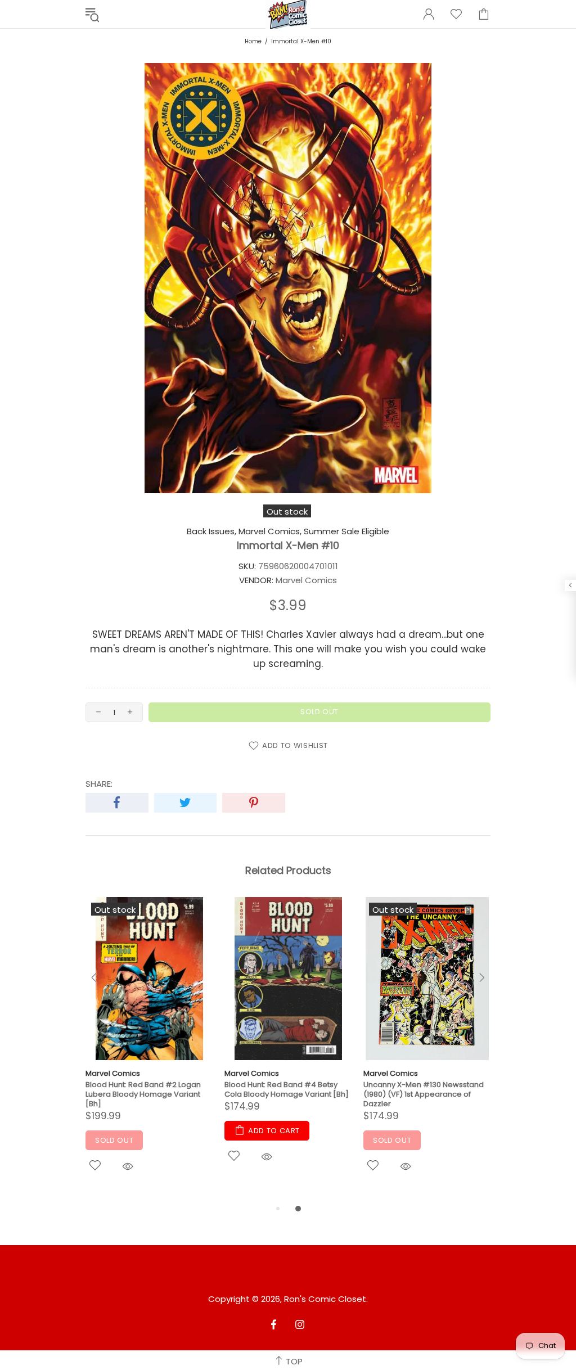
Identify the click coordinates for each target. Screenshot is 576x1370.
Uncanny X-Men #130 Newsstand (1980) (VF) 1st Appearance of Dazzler (423, 1094)
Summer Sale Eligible (346, 531)
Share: (99, 784)
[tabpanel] (149, 1049)
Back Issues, (211, 531)
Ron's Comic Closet (325, 1299)
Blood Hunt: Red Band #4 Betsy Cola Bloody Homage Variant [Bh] (286, 1089)
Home (253, 41)
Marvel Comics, (270, 531)
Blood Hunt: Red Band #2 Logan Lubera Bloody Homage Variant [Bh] (143, 1094)
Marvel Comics (113, 1073)
